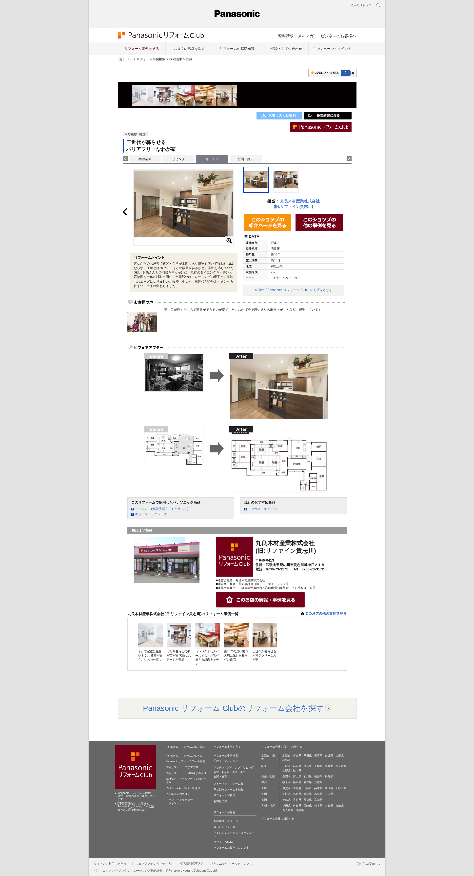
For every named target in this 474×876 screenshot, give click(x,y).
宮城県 (329, 755)
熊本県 (318, 805)
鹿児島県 (287, 810)
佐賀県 (297, 805)
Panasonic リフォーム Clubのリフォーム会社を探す (233, 708)
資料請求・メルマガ (296, 36)
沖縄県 (300, 810)
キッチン (219, 767)
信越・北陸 (268, 776)
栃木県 (297, 770)
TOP (129, 59)
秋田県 (308, 755)
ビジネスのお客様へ (338, 36)
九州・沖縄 (268, 805)
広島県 (318, 793)
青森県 (297, 755)
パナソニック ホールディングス (231, 863)
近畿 (264, 788)
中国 (264, 793)
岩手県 (318, 755)
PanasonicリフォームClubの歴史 (185, 761)
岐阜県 (286, 782)
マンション (231, 760)
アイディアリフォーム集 (228, 783)
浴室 (216, 772)
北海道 (286, 755)
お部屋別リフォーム (226, 820)
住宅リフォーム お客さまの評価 (186, 773)
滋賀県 (286, 788)
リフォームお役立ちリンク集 (231, 847)
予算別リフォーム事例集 (228, 789)
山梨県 (286, 770)
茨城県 (286, 765)
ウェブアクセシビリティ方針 (155, 863)
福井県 (318, 776)
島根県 (297, 793)
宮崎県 (340, 805)
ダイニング (233, 767)
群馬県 (297, 765)
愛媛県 (308, 799)
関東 (264, 765)
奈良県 (329, 788)
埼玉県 (308, 765)
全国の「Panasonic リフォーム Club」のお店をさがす (294, 290)
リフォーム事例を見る (141, 49)
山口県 (329, 793)
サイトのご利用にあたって (111, 863)
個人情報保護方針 (192, 863)
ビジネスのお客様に (178, 793)
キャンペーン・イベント (332, 49)
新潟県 (286, 776)
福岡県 (286, 805)
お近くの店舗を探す (189, 49)
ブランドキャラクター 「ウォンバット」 (179, 801)
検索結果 (175, 59)
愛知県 (308, 782)
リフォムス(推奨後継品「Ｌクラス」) (161, 509)
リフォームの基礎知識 (237, 49)
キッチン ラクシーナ (151, 514)
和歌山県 (341, 788)
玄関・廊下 (245, 159)
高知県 (318, 799)
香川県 (297, 799)
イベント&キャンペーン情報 (183, 788)
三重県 (318, 782)
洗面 (234, 772)
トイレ (225, 772)
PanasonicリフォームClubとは (184, 755)
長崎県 (308, 805)
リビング (178, 159)
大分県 (329, 805)
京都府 (297, 788)
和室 (242, 772)
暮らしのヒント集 (224, 826)
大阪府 (308, 788)
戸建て (218, 760)
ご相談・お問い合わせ (284, 49)
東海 (264, 782)
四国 (264, 799)
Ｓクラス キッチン (262, 509)
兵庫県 (318, 788)
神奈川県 (341, 765)
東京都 (329, 765)
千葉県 (318, 765)
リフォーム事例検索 (151, 59)
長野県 (329, 776)
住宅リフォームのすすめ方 (182, 767)
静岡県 (297, 782)
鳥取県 (286, 793)
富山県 (297, 776)
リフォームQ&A (223, 841)
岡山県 (308, 793)
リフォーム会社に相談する (277, 818)
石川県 (308, 776)
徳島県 (286, 799)
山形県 (340, 755)
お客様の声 (220, 801)
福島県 (286, 760)
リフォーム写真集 (224, 795)
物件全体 (144, 159)
